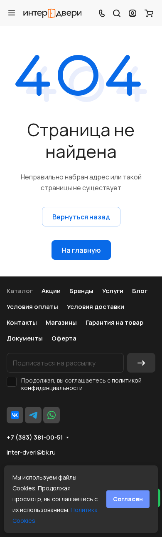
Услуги (112, 290)
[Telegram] (33, 415)
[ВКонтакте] (15, 415)
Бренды (81, 290)
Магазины (61, 322)
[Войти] (132, 13)
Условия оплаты (32, 306)
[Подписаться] (141, 363)
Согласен (128, 499)
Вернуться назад (81, 216)
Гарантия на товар (114, 322)
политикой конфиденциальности (81, 384)
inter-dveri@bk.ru (31, 452)
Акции (51, 290)
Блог (139, 290)
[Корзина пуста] (149, 13)
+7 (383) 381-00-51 (35, 437)
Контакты (22, 322)
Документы (25, 338)
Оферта (64, 338)
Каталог (20, 290)
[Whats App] (51, 415)
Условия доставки (95, 306)
